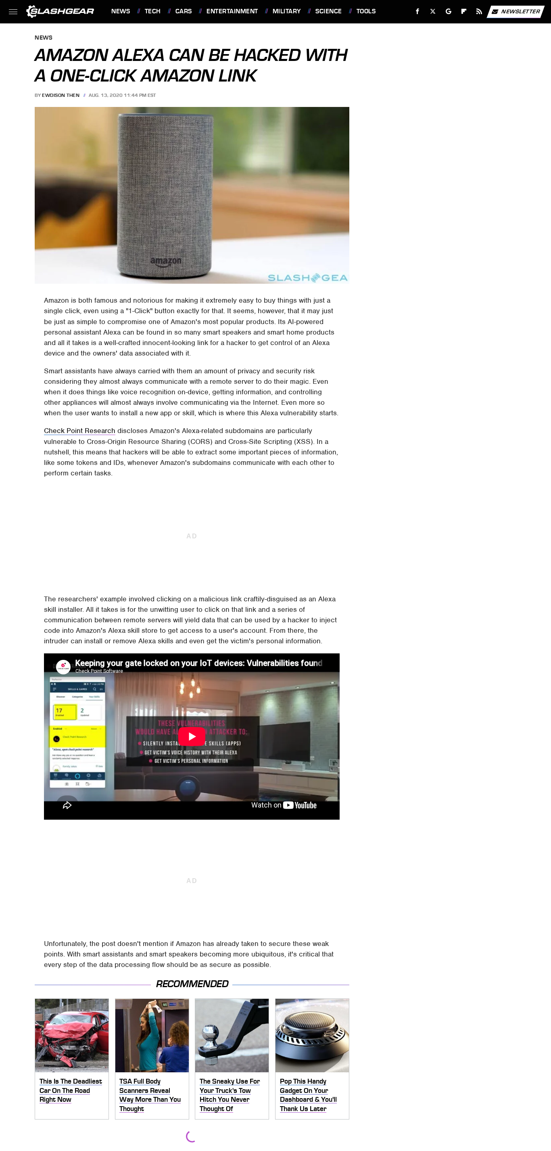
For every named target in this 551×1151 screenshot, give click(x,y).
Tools (366, 11)
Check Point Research (79, 430)
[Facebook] (418, 11)
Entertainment (232, 11)
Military (287, 11)
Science (328, 11)
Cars (183, 11)
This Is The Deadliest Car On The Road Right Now (71, 1090)
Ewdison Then (60, 95)
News (120, 11)
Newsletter (521, 11)
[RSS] (479, 11)
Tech (153, 11)
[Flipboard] (464, 11)
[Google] (448, 11)
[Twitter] (433, 11)
